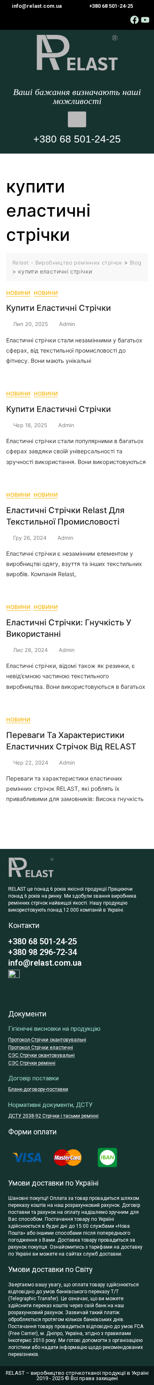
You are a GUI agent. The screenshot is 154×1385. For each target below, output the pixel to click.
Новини (18, 293)
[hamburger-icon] (77, 119)
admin (67, 324)
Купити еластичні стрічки (58, 308)
